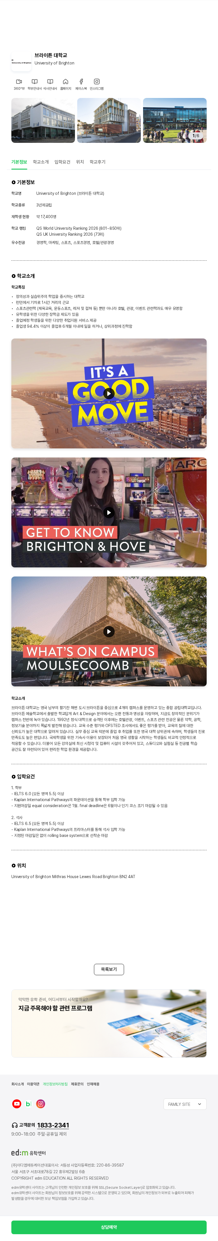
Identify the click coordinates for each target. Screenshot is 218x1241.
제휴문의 (77, 1084)
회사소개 (17, 1084)
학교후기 (98, 162)
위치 (80, 162)
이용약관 (33, 1084)
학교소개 (41, 162)
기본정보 (19, 162)
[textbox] (185, 1104)
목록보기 (109, 969)
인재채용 (93, 1084)
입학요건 (62, 162)
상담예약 (109, 1227)
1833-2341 (53, 1125)
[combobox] (185, 1104)
